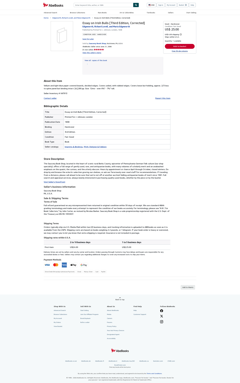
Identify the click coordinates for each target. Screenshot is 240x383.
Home (46, 18)
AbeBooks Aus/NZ (128, 361)
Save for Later (88, 39)
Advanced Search (50, 12)
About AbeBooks (113, 310)
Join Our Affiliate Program (89, 314)
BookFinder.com (120, 366)
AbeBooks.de (86, 361)
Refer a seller (85, 322)
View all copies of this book (96, 60)
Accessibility (111, 338)
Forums (109, 322)
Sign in (160, 5)
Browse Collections (77, 12)
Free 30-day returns (180, 51)
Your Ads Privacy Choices (115, 330)
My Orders (57, 322)
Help (192, 5)
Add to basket (179, 46)
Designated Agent (113, 334)
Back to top (120, 299)
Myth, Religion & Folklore (95, 146)
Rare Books (102, 12)
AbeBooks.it (113, 361)
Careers (109, 318)
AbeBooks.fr (99, 361)
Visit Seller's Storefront (54, 182)
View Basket (58, 326)
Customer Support (140, 314)
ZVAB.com (171, 361)
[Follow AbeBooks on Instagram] (161, 322)
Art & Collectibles (127, 12)
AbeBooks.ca (144, 361)
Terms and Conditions (154, 373)
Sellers (171, 12)
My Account (171, 5)
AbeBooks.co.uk (71, 361)
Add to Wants (187, 287)
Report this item (162, 98)
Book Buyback (85, 318)
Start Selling (191, 12)
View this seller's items (91, 53)
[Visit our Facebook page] (161, 311)
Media (109, 314)
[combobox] (103, 5)
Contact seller (50, 98)
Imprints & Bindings (74, 146)
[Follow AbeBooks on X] (161, 316)
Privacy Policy (111, 326)
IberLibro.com (158, 361)
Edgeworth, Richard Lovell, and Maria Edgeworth (71, 18)
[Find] (136, 5)
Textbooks (151, 12)
